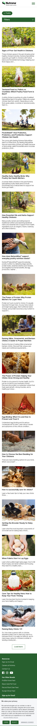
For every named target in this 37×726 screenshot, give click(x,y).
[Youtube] (11, 673)
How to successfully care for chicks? (17, 490)
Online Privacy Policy (10, 717)
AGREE (6, 722)
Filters (7, 20)
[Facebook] (3, 673)
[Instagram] (7, 673)
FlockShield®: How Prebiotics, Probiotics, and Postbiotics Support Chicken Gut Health (17, 135)
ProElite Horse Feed (8, 680)
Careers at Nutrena (8, 665)
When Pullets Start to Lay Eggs (15, 558)
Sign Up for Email (8, 662)
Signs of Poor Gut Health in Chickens (17, 50)
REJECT (14, 722)
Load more (18, 647)
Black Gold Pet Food (9, 684)
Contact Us (6, 669)
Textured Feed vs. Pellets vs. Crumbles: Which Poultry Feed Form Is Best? (18, 92)
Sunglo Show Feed (8, 691)
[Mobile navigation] (33, 3)
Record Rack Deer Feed (10, 687)
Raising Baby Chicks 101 (12, 629)
